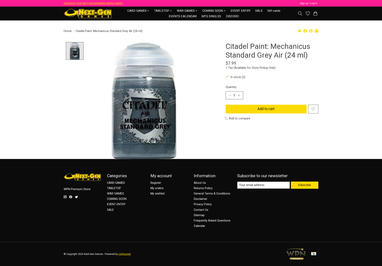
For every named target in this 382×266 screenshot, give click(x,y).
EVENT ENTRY (240, 11)
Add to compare (239, 118)
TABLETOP (114, 188)
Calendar (199, 226)
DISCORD (232, 16)
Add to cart (266, 109)
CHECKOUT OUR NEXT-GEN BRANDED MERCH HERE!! (93, 3)
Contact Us (201, 210)
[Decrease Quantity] (230, 95)
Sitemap (199, 215)
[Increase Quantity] (239, 95)
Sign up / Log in (308, 3)
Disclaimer (200, 199)
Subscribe (304, 185)
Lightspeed (124, 254)
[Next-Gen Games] (88, 13)
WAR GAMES (115, 193)
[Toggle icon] (300, 13)
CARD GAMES (116, 183)
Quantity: (231, 87)
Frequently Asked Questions (212, 220)
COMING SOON (117, 199)
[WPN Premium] (296, 258)
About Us (200, 183)
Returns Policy (203, 188)
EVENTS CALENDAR (183, 16)
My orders (157, 188)
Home (68, 31)
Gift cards (273, 11)
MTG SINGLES (211, 16)
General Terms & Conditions (212, 193)
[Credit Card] (313, 254)
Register (155, 183)
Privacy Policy (203, 204)
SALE (259, 11)
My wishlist (157, 193)
